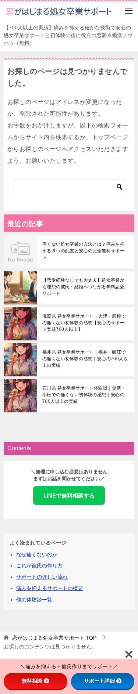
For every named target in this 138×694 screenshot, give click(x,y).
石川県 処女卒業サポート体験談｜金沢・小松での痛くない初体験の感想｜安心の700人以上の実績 (84, 395)
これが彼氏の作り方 (39, 565)
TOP (54, 638)
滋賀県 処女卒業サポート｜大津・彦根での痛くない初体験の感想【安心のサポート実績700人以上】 (84, 323)
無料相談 (32, 680)
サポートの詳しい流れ (42, 577)
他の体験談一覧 (34, 600)
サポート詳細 (99, 680)
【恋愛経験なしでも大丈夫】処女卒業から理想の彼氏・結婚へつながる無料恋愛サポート (83, 287)
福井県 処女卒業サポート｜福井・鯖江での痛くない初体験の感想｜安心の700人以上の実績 (85, 359)
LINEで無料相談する (69, 495)
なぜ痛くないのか (36, 554)
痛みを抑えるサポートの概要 (49, 588)
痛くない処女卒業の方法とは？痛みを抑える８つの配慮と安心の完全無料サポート (83, 251)
